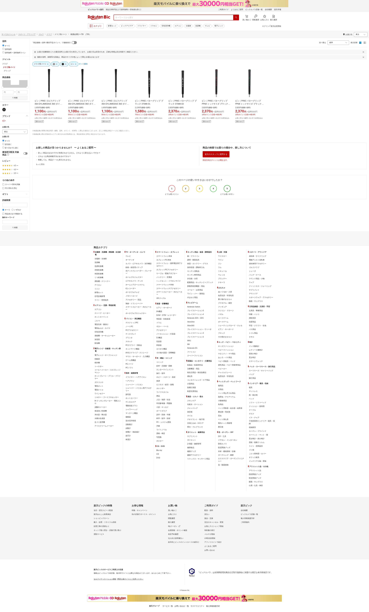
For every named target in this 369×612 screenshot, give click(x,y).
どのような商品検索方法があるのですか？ (54, 156)
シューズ (252, 271)
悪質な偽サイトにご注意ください (130, 579)
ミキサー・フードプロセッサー (107, 397)
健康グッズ (191, 451)
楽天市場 (277, 10)
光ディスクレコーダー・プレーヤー (138, 272)
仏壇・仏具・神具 (256, 486)
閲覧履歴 (171, 518)
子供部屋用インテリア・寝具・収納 (262, 422)
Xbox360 (190, 326)
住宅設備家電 (100, 296)
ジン (220, 264)
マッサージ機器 (132, 413)
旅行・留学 (160, 373)
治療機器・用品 (193, 369)
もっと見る (40, 164)
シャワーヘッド (132, 409)
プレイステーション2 (195, 337)
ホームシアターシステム (135, 285)
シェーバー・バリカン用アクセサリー (138, 389)
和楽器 (159, 345)
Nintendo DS (192, 348)
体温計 (128, 439)
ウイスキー (222, 256)
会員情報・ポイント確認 (177, 530)
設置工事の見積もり (101, 526)
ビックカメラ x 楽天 (96, 10)
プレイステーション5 (195, 311)
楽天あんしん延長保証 (102, 514)
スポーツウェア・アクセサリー (261, 297)
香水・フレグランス (195, 427)
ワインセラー (100, 394)
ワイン (220, 260)
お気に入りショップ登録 (213, 526)
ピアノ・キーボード (164, 308)
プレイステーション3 (195, 333)
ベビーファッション (226, 350)
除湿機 (97, 343)
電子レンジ (218, 26)
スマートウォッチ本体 (165, 285)
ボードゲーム (223, 322)
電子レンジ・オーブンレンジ (106, 355)
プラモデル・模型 (225, 303)
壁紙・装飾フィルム (256, 442)
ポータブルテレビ (132, 292)
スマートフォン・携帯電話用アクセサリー (169, 264)
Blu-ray (159, 450)
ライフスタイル (162, 392)
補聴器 (128, 417)
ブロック (221, 333)
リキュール (222, 271)
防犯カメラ (222, 444)
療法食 (220, 427)
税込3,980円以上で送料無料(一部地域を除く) (123, 10)
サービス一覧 (167, 606)
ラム (220, 267)
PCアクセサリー (132, 330)
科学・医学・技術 (163, 418)
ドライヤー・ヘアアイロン (136, 377)
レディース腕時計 (256, 350)
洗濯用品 (252, 322)
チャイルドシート (225, 372)
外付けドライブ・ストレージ (137, 353)
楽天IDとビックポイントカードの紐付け (183, 542)
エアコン (178, 26)
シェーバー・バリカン (134, 385)
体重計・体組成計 (132, 432)
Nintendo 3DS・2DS (195, 318)
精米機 (97, 363)
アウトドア (253, 294)
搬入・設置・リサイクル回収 (105, 522)
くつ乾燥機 (99, 277)
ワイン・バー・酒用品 (196, 294)
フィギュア (222, 307)
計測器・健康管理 (194, 444)
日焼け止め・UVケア (195, 423)
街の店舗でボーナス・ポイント (144, 514)
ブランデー (222, 279)
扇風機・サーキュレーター (105, 336)
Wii (188, 344)
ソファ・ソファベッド (257, 403)
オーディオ (130, 260)
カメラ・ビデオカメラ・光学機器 (138, 264)
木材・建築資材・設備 (226, 451)
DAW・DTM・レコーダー (166, 315)
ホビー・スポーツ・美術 (165, 377)
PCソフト (129, 368)
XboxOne (191, 322)
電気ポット (99, 386)
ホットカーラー (132, 398)
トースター (99, 366)
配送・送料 (208, 510)
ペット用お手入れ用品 (226, 393)
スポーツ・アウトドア (27, 34)
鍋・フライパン (193, 256)
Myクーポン (172, 526)
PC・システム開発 (163, 422)
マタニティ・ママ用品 (226, 354)
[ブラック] (4, 109)
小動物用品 (222, 401)
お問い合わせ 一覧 (182, 606)
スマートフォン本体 (164, 256)
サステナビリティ (197, 606)
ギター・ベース (162, 326)
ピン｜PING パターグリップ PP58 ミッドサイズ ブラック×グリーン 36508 (249, 104)
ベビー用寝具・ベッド (226, 361)
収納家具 (252, 427)
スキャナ (129, 341)
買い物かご (172, 510)
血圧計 (128, 436)
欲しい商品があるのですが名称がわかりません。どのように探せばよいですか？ (69, 153)
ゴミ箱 (251, 450)
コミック (159, 362)
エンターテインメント (165, 370)
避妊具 (189, 376)
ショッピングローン (101, 518)
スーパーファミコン (195, 356)
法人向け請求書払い (176, 538)
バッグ (251, 374)
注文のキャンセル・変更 (213, 522)
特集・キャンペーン (139, 510)
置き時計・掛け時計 (256, 439)
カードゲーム (223, 318)
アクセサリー (161, 330)
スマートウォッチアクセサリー (168, 288)
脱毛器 (128, 394)
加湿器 (97, 339)
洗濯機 (197, 26)
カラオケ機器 (161, 349)
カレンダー (160, 388)
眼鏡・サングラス (256, 301)
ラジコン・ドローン (226, 311)
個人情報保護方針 (248, 518)
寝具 (250, 387)
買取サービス (99, 534)
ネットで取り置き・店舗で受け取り (107, 530)
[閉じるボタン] (364, 52)
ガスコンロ (99, 382)
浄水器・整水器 (101, 415)
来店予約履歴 (173, 534)
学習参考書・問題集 (164, 403)
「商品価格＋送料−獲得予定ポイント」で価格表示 (51, 43)
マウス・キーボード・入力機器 (138, 356)
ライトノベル (161, 430)
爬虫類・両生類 (224, 412)
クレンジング (192, 408)
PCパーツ (129, 364)
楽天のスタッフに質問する (216, 154)
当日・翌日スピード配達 (103, 510)
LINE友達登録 (209, 538)
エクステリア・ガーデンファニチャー (231, 460)
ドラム (159, 323)
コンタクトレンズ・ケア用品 (198, 380)
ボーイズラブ (161, 411)
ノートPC (129, 326)
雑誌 (158, 396)
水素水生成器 (100, 418)
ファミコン (191, 352)
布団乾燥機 (99, 274)
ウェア (251, 282)
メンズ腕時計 (254, 346)
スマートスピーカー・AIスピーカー (138, 308)
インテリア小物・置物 (257, 461)
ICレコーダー (131, 288)
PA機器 (159, 311)
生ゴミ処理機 (100, 422)
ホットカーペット (101, 317)
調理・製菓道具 (193, 260)
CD (157, 454)
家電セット (112, 26)
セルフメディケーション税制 (105, 579)
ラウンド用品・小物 (256, 279)
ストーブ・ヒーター (102, 313)
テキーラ (221, 282)
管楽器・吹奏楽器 (163, 319)
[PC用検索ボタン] (236, 17)
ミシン (97, 289)
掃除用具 (252, 318)
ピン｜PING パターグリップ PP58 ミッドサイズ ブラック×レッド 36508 (215, 104)
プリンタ (129, 338)
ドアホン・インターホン (227, 440)
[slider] (2, 87)
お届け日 (5, 137)
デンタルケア (131, 402)
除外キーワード (8, 217)
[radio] (3, 45)
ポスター (159, 441)
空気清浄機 (166, 26)
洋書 (158, 426)
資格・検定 (160, 433)
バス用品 (252, 329)
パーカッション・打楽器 (165, 334)
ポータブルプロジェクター (136, 313)
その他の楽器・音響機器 (165, 353)
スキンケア (191, 401)
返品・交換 (208, 518)
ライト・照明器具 (101, 300)
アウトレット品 (255, 471)
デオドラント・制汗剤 (196, 419)
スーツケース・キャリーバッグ (261, 371)
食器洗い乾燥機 (101, 411)
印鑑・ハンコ (254, 314)
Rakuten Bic (99, 17)
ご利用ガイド (223, 10)
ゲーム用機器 (131, 360)
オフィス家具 (254, 457)
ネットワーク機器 (132, 349)
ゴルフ (41, 34)
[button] (6, 83)
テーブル (252, 410)
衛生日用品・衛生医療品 (196, 372)
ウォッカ (221, 275)
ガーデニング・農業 (226, 455)
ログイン (265, 26)
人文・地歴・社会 (163, 400)
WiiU (189, 341)
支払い (207, 514)
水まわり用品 (192, 297)
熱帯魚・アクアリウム (226, 397)
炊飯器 (97, 359)
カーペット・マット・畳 (258, 435)
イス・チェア (254, 418)
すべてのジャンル (8, 34)
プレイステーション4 (195, 314)
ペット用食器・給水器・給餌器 (230, 408)
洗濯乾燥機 (99, 266)
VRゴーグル (161, 298)
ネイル (189, 416)
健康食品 (190, 448)
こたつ (97, 321)
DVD (158, 458)
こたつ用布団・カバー (257, 454)
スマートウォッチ (256, 361)
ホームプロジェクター (134, 277)
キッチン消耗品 (193, 271)
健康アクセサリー (194, 455)
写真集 (159, 437)
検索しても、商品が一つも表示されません (54, 160)
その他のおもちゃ (225, 337)
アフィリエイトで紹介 (213, 542)
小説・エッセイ (162, 407)
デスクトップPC (132, 323)
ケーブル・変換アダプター (166, 273)
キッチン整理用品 (194, 275)
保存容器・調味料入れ (196, 267)
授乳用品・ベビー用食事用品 (229, 365)
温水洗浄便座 (131, 421)
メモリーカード (132, 296)
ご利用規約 (245, 522)
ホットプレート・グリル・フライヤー (108, 377)
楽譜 (158, 381)
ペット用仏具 (223, 419)
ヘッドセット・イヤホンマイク (168, 281)
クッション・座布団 (256, 406)
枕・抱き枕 (253, 395)
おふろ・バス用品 (225, 357)
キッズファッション (226, 346)
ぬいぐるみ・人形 (225, 292)
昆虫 (220, 416)
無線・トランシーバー (134, 303)
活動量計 (129, 424)
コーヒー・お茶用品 (195, 290)
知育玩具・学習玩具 (226, 296)
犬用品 (220, 389)
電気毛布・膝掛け (101, 324)
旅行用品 (252, 378)
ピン (4, 121)
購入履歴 (171, 522)
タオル (251, 337)
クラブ (49, 34)
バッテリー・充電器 (164, 277)
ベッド (251, 399)
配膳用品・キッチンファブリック (200, 282)
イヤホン (153, 26)
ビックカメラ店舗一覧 (254, 10)
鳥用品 (220, 404)
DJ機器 (159, 338)
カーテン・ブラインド (257, 431)
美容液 (189, 412)
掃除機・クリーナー (102, 281)
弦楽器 (159, 341)
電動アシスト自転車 (256, 260)
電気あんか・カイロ (102, 328)
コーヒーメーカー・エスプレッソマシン (108, 371)
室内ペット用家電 (225, 423)
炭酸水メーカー (101, 407)
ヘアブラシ (130, 381)
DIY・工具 (222, 436)
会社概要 (268, 10)
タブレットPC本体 (163, 260)
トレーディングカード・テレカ (230, 326)
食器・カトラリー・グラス (197, 264)
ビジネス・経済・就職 (165, 385)
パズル (220, 314)
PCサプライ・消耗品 (134, 345)
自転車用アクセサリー (257, 264)
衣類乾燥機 (99, 270)
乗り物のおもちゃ (225, 299)
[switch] (25, 153)
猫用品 (220, 386)
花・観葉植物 (223, 465)
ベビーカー (222, 369)
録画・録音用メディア (134, 267)
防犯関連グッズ (255, 474)
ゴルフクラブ (254, 267)
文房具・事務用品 (256, 311)
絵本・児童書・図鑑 (164, 366)
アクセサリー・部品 (133, 300)
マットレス (253, 391)
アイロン (98, 285)
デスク (251, 414)
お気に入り (172, 514)
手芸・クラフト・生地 (257, 326)
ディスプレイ (131, 334)
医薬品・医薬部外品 (195, 365)
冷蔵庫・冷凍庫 (101, 259)
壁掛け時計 (253, 354)
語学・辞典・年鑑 (163, 415)
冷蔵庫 (188, 26)
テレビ (207, 26)
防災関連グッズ (224, 448)
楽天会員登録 (276, 26)
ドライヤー (141, 26)
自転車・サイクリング (257, 256)
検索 (16, 98)
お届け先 (5, 127)
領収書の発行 (209, 530)
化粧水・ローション (195, 404)
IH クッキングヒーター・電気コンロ (108, 402)
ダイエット (191, 440)
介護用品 (190, 384)
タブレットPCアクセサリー (167, 270)
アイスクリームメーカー (104, 426)
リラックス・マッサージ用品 (198, 459)
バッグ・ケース (255, 275)
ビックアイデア (127, 26)
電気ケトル (99, 390)
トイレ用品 (253, 333)
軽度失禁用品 (192, 391)
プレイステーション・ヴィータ (199, 329)
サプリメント (192, 436)
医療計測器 (191, 387)
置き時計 (252, 357)
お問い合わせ (209, 550)
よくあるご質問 (237, 10)
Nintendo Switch (193, 307)
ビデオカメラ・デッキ (134, 281)
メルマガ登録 (209, 534)
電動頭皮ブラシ (132, 406)
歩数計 (128, 428)
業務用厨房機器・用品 (196, 286)
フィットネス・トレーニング (260, 286)
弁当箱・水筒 (192, 279)
